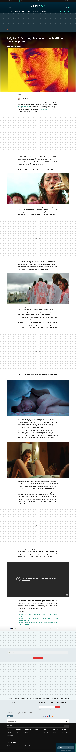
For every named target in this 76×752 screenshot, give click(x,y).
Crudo (31, 628)
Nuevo (66, 7)
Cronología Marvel (60, 698)
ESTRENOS (17, 11)
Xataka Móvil (9, 732)
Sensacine (26, 730)
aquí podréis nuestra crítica (24, 106)
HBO (29, 29)
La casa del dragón (10, 712)
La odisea (19, 710)
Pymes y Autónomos (65, 732)
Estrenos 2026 (32, 698)
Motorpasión (46, 730)
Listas (29, 708)
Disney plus (30, 705)
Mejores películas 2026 (24, 698)
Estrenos (22, 628)
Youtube (66, 11)
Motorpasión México (47, 744)
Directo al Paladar (37, 730)
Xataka (8, 730)
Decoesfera (54, 732)
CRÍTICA (11, 11)
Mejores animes (53, 698)
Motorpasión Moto (46, 732)
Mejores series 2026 (17, 698)
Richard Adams (43, 29)
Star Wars (48, 29)
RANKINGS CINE (35, 11)
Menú (10, 7)
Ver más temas (10, 716)
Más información (38, 750)
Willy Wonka (34, 29)
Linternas (26, 29)
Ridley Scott (16, 29)
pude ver (31, 108)
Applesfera (8, 734)
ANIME (28, 11)
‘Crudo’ (53, 159)
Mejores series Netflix (46, 698)
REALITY (23, 11)
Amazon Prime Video (21, 705)
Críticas (26, 628)
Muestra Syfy (39, 628)
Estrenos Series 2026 (38, 698)
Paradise (52, 29)
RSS (52, 716)
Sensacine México (28, 744)
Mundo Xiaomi (9, 737)
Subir (66, 725)
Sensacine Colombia (28, 745)
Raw (34, 628)
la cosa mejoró (31, 156)
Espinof (38, 6)
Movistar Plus (9, 708)
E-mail (20, 46)
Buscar (67, 721)
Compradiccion (55, 734)
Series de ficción (10, 705)
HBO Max (30, 710)
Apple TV (8, 710)
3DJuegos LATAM (18, 744)
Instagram (60, 11)
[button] (24, 98)
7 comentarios (11, 46)
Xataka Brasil (9, 745)
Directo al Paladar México (37, 744)
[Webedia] (10, 725)
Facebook (62, 11)
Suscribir (57, 707)
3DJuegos (17, 730)
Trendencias (54, 730)
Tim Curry (21, 29)
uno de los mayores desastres (47, 109)
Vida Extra (17, 732)
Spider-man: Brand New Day (22, 713)
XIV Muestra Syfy (46, 628)
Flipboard (64, 11)
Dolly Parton (57, 29)
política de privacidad (51, 709)
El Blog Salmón (64, 730)
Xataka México (9, 744)
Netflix (38, 29)
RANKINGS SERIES (43, 11)
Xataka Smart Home (10, 735)
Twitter (68, 11)
